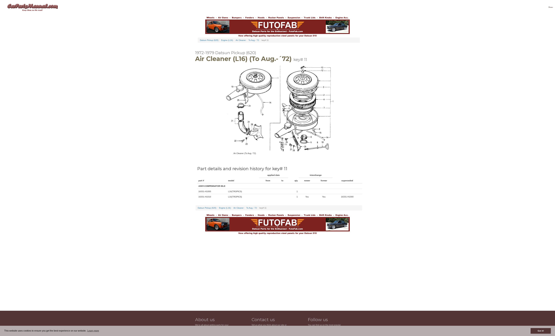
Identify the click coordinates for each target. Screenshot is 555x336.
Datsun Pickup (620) (209, 40)
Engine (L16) (227, 40)
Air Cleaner (241, 40)
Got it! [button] (541, 331)
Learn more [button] (93, 330)
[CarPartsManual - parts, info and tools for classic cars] (32, 7)
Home (550, 7)
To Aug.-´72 (253, 40)
